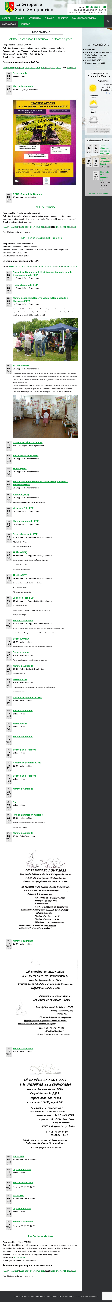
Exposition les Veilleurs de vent (105, 161)
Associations (9, 24)
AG (14, 802)
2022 (53, 67)
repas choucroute (22, 1169)
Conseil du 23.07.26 (93, 60)
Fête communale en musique (28, 815)
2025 (69, 67)
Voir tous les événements (99, 193)
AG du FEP (18, 1156)
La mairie (19, 18)
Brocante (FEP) (21, 495)
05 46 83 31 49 (96, 7)
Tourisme (63, 18)
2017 (32, 67)
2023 (58, 67)
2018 (38, 67)
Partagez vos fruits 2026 (95, 63)
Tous (5, 67)
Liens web (68, 1296)
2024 (63, 227)
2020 (48, 67)
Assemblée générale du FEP (27, 697)
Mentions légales (20, 1296)
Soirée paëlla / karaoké (24, 750)
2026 (74, 67)
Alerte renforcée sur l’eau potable (98, 52)
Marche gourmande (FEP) (26, 521)
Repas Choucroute (23, 710)
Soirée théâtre (20, 679)
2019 (43, 67)
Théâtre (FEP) (20, 468)
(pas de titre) (90, 50)
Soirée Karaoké (21, 639)
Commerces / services (84, 18)
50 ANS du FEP (21, 366)
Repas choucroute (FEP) (25, 285)
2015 (22, 67)
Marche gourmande (23, 666)
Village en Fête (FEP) (23, 508)
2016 (27, 67)
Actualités (34, 18)
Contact (25, 24)
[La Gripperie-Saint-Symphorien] (29, 7)
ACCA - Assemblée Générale (27, 194)
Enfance (49, 18)
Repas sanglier (20, 73)
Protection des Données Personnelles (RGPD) (45, 1296)
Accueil (6, 18)
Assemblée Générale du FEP (27, 442)
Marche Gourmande (23, 86)
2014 (17, 67)
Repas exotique (21, 652)
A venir (11, 67)
